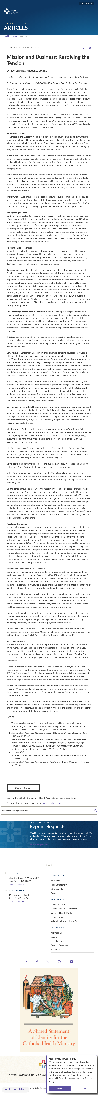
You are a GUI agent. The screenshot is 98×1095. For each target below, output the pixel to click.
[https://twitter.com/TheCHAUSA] (47, 962)
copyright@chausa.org (53, 803)
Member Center (58, 932)
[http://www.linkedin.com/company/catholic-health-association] (26, 962)
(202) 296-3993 (16, 884)
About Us (55, 880)
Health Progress (10, 36)
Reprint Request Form (40, 844)
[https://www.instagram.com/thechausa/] (59, 962)
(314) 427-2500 (16, 901)
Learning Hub (57, 941)
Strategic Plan (57, 888)
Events (54, 936)
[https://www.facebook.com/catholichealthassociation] (37, 962)
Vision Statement (59, 884)
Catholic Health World (61, 912)
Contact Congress (59, 945)
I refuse (84, 1088)
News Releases (58, 904)
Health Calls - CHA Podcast (64, 908)
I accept (59, 1088)
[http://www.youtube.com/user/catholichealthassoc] (71, 962)
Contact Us (56, 893)
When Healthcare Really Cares (65, 921)
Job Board (56, 949)
